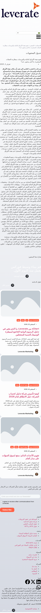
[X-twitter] (33, 581)
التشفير (32, 45)
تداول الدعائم (24, 385)
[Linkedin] (38, 581)
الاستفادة (38, 45)
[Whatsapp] (38, 587)
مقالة (22, 320)
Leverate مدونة (33, 320)
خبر (27, 320)
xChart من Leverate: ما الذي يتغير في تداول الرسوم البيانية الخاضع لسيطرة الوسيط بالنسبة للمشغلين (21, 331)
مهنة (18, 320)
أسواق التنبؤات (24, 447)
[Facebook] (27, 581)
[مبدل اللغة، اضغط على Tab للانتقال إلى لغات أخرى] (28, 32)
